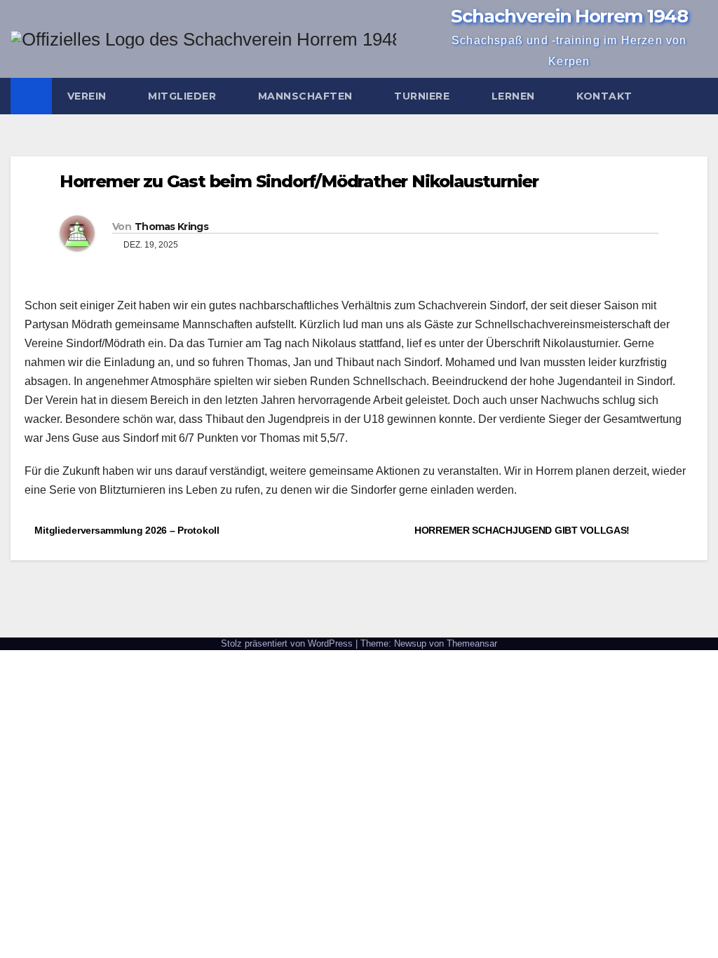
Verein (88, 96)
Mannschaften (307, 96)
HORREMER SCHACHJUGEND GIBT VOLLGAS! (523, 530)
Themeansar (472, 643)
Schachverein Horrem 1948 (569, 16)
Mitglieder (183, 96)
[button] (697, 96)
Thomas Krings (171, 226)
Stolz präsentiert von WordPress (288, 643)
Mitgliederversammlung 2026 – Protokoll (125, 530)
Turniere (423, 96)
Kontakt (605, 96)
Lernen (515, 96)
